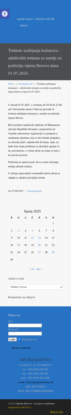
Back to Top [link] (56, 411)
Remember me (29, 339)
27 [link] (39, 252)
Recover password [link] (21, 348)
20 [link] (39, 245)
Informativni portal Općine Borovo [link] (35, 8)
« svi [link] (31, 269)
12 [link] (32, 237)
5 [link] (32, 230)
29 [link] (53, 252)
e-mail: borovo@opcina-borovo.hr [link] (35, 382)
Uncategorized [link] (25, 84)
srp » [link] (39, 269)
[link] (4, 13)
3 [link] (18, 230)
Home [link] (11, 84)
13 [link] (39, 237)
